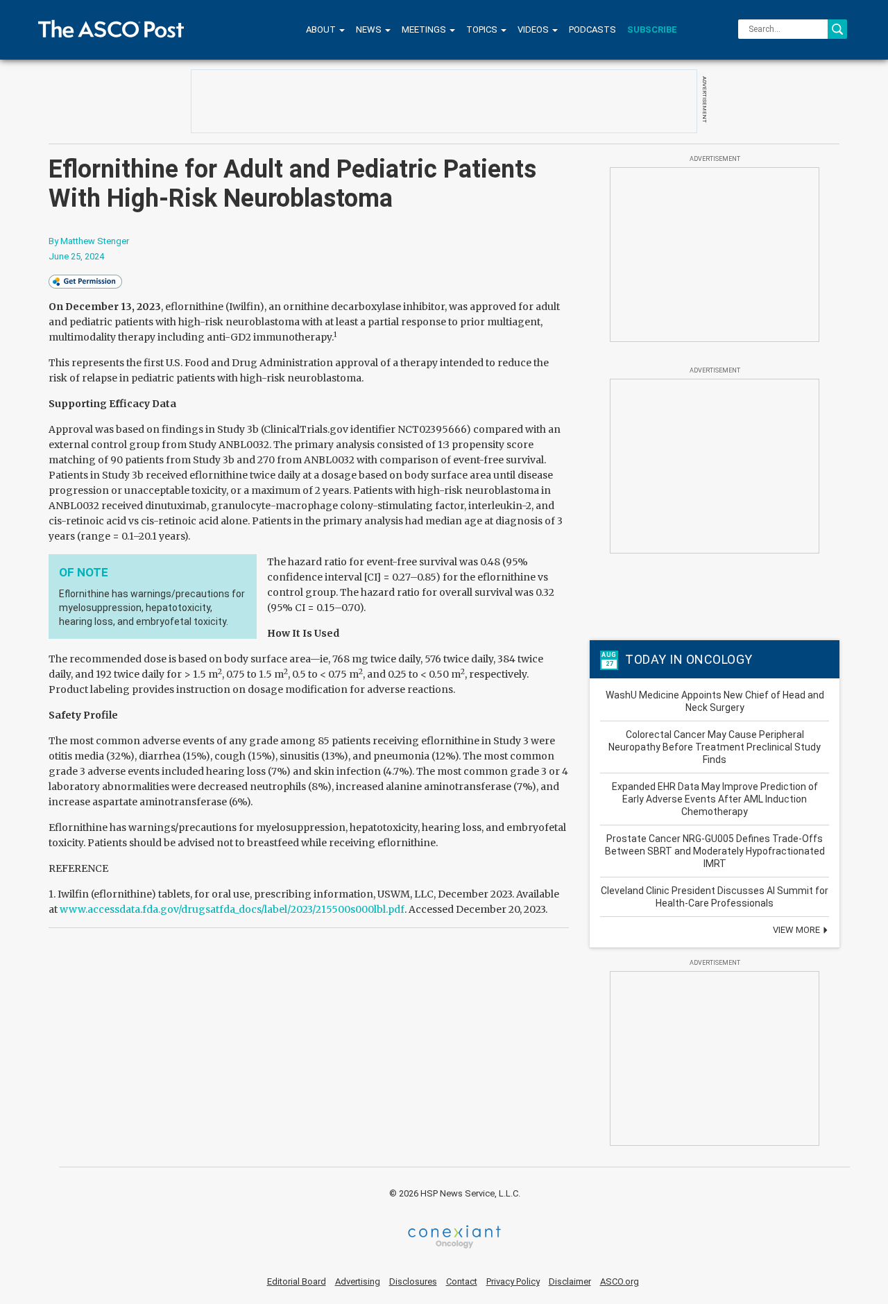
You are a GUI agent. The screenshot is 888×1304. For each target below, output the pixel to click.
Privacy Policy (513, 1281)
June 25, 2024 (76, 256)
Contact (461, 1281)
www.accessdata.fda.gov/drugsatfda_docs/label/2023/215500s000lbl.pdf (232, 909)
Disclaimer (570, 1281)
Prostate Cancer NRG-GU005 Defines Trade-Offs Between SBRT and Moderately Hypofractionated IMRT (715, 851)
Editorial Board (296, 1281)
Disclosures (413, 1281)
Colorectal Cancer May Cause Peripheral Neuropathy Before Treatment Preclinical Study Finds (714, 747)
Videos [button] (534, 29)
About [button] (322, 29)
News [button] (370, 29)
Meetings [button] (425, 29)
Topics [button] (483, 29)
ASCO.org (619, 1281)
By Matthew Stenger (89, 241)
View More (797, 930)
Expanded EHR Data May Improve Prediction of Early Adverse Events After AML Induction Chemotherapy (715, 799)
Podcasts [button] (592, 29)
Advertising (357, 1281)
